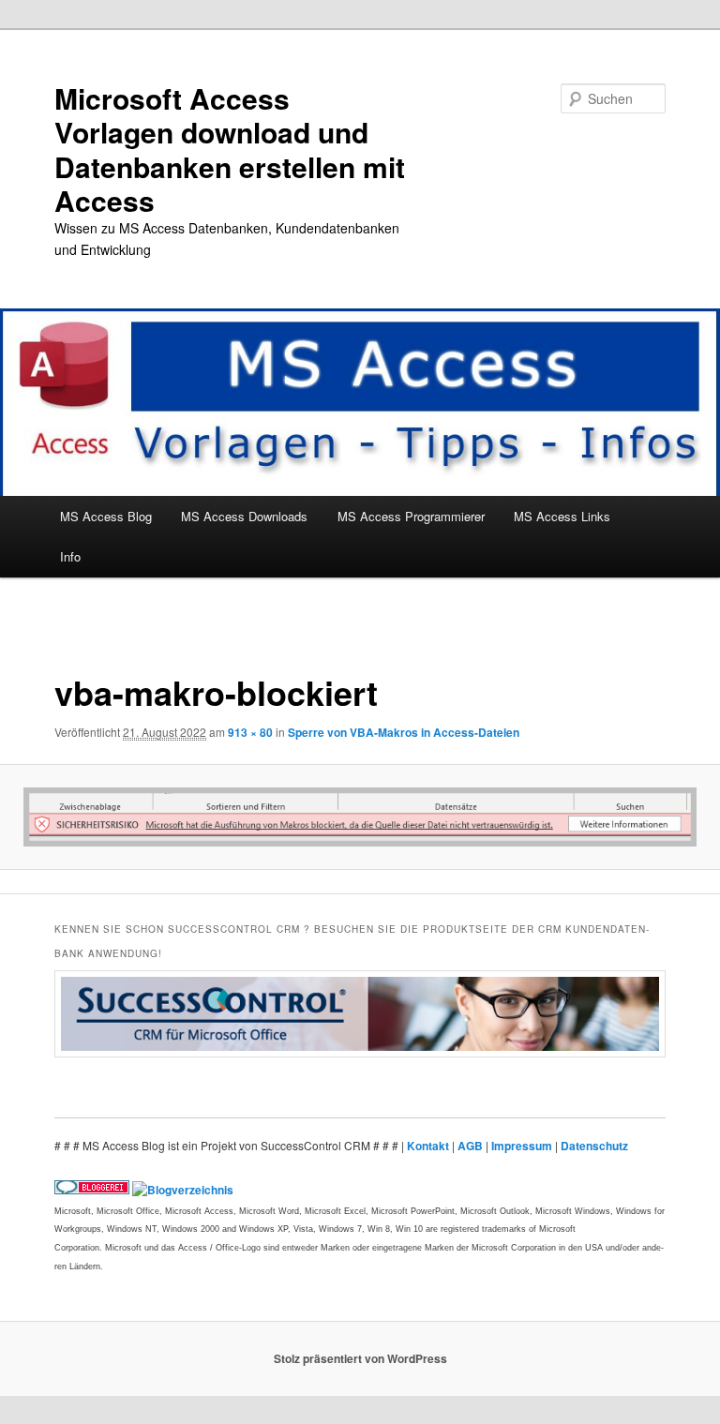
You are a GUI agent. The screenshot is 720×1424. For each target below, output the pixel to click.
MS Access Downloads (244, 516)
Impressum (523, 1145)
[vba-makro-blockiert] (360, 817)
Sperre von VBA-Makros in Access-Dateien (403, 732)
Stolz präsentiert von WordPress (360, 1358)
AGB (472, 1145)
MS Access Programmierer (411, 516)
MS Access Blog (106, 516)
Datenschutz (594, 1145)
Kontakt (429, 1145)
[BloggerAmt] (182, 1189)
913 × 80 (250, 732)
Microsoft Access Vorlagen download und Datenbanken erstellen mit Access (229, 149)
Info (70, 556)
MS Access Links (562, 516)
